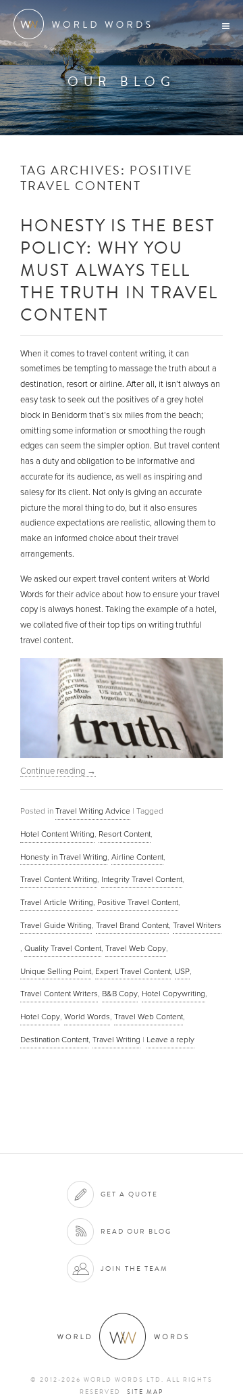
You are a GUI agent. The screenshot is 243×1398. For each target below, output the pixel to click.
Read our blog (136, 1231)
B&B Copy (120, 993)
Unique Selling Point (55, 971)
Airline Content (137, 857)
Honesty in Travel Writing (63, 857)
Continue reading (58, 771)
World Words (86, 24)
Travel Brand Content (132, 925)
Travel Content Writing (58, 879)
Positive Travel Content (137, 902)
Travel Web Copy (135, 948)
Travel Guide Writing (56, 925)
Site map (145, 1392)
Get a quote (129, 1194)
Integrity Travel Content (141, 879)
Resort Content (125, 834)
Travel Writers (197, 925)
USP (182, 971)
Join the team (134, 1268)
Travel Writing (116, 1039)
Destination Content (54, 1039)
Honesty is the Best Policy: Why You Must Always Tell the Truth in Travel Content (119, 269)
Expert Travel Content (133, 971)
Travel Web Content (148, 1016)
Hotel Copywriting (173, 993)
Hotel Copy (40, 1016)
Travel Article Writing (56, 902)
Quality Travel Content (62, 948)
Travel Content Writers (59, 993)
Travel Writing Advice (92, 811)
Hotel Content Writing (57, 834)
